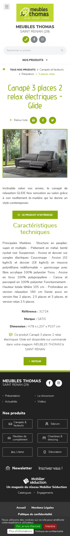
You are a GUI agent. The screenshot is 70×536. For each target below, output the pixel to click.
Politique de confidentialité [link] (49, 531)
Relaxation (28, 74)
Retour (36, 361)
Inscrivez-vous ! (50, 468)
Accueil (21, 507)
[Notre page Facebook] (34, 39)
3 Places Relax (46, 74)
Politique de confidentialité (35, 514)
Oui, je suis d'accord (28, 526)
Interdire (50, 526)
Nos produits (32, 60)
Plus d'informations (20, 531)
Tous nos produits (23, 70)
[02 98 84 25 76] (25, 39)
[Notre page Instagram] (42, 39)
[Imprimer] (33, 120)
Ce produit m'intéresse (37, 215)
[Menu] (6, 6)
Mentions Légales (42, 507)
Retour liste (21, 120)
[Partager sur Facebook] (43, 120)
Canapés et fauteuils (52, 69)
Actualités (11, 401)
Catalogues (24, 492)
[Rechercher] (63, 50)
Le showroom (46, 396)
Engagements (45, 492)
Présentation (12, 396)
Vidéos (42, 401)
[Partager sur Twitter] (52, 120)
